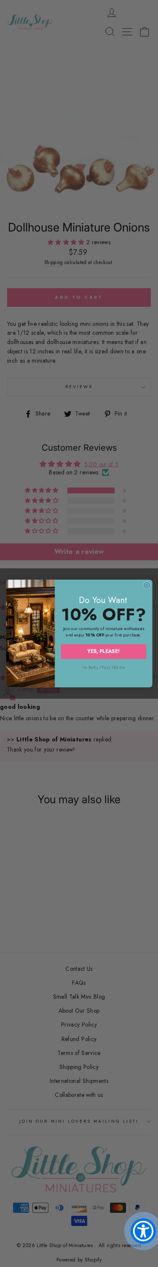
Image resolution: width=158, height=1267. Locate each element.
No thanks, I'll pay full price (103, 667)
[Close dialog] (147, 585)
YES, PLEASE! (103, 651)
